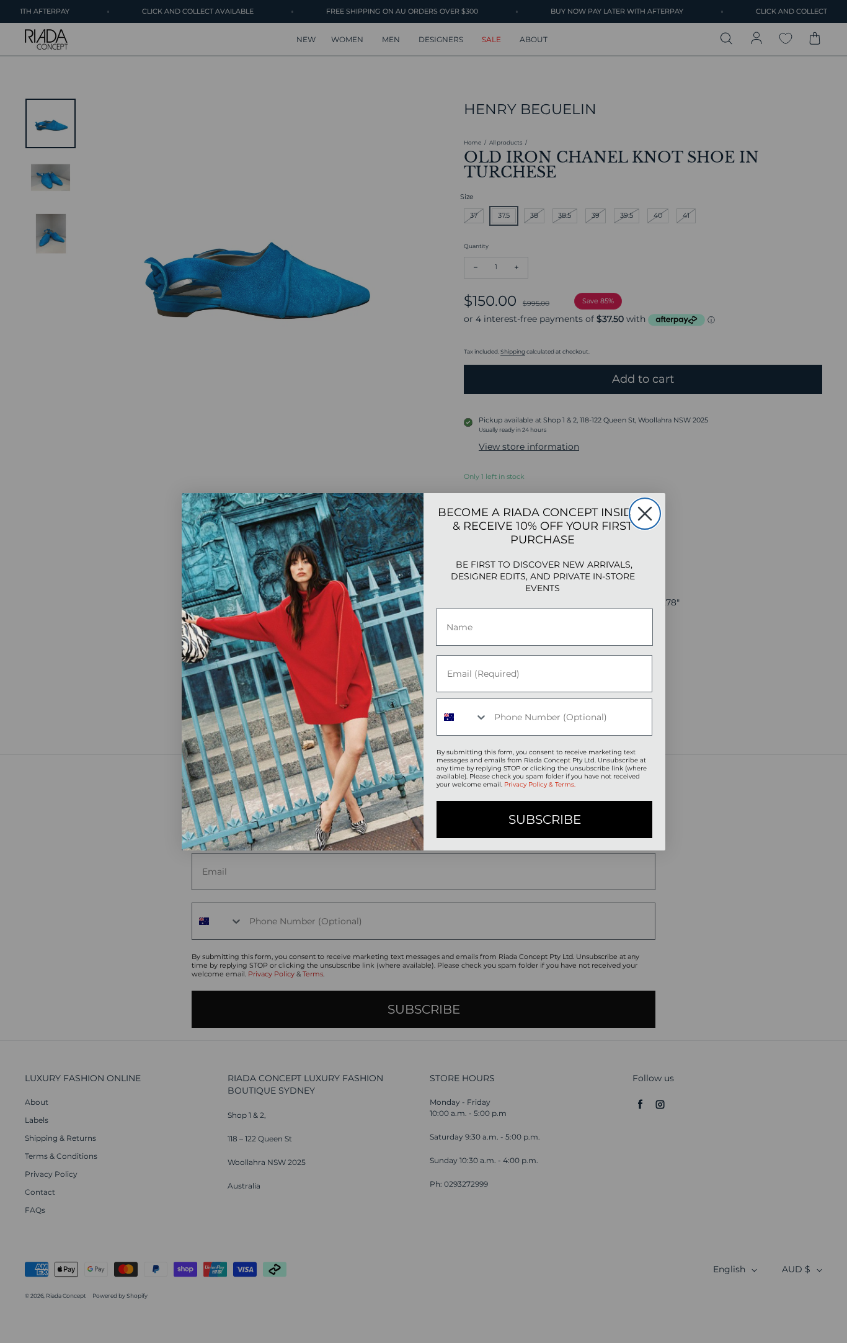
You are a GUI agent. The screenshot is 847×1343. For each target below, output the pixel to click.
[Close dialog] (644, 513)
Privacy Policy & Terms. (539, 784)
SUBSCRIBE (544, 819)
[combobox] (462, 717)
